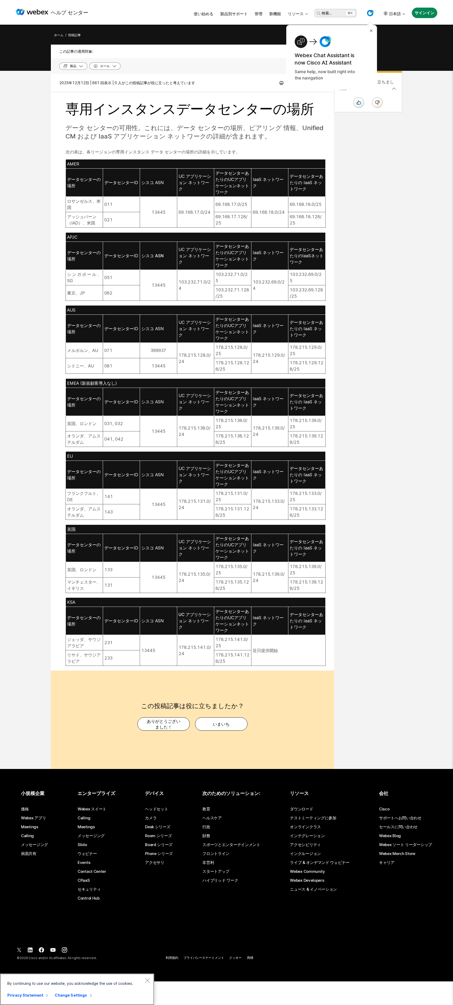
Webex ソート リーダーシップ (405, 845)
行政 (206, 827)
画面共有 (28, 854)
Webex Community (307, 871)
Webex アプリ (33, 818)
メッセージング (34, 845)
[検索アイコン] (319, 13)
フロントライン (215, 854)
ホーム (58, 35)
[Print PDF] (281, 83)
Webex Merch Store (397, 854)
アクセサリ (154, 862)
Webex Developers (307, 880)
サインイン (424, 12)
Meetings (29, 827)
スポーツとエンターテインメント (231, 845)
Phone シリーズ (159, 854)
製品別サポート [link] (234, 13)
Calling (27, 836)
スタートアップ (215, 871)
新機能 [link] (275, 13)
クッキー (235, 958)
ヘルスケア (212, 818)
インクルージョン (305, 854)
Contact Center (92, 871)
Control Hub (89, 898)
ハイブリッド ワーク (220, 880)
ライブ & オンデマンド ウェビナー (319, 862)
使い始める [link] (203, 13)
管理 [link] (258, 13)
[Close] (147, 980)
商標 (250, 958)
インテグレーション (307, 836)
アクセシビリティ (305, 845)
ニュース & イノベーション (313, 889)
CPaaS (84, 880)
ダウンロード (301, 809)
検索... (326, 13)
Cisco (384, 809)
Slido (82, 845)
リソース (296, 13)
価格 (25, 809)
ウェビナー (87, 854)
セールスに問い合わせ (398, 827)
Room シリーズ (158, 836)
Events (84, 862)
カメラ (151, 818)
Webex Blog (390, 836)
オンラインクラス (305, 827)
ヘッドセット (156, 809)
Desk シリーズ (157, 827)
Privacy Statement (25, 995)
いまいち (221, 724)
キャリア (387, 862)
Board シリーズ (158, 845)
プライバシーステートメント (204, 958)
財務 (206, 836)
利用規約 (172, 958)
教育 (206, 809)
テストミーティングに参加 (313, 818)
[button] (370, 13)
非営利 (208, 862)
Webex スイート (92, 809)
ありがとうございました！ (163, 724)
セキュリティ (89, 889)
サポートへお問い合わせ (400, 818)
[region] (77, 989)
